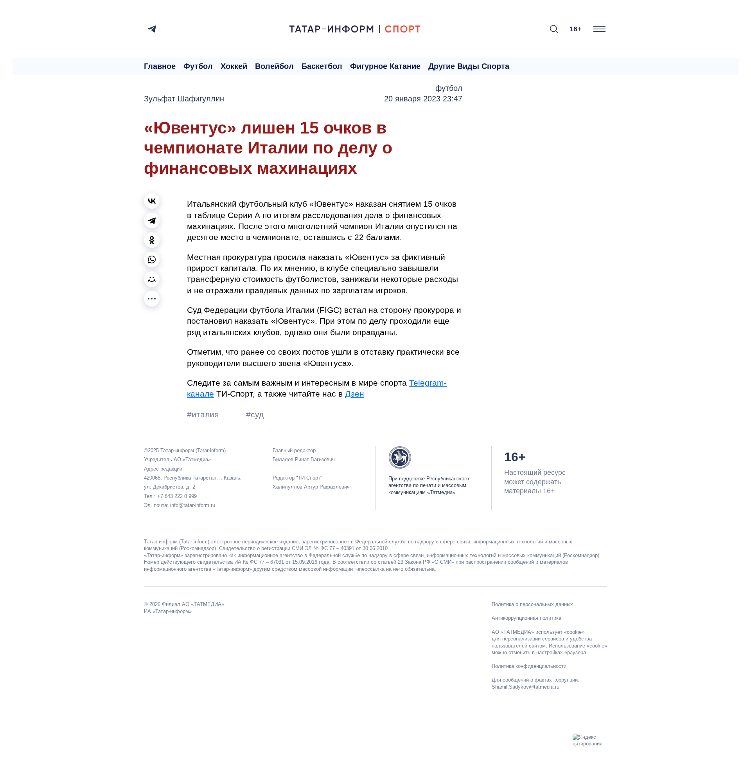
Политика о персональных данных (532, 604)
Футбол (198, 66)
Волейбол (274, 66)
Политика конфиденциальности (529, 666)
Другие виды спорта (468, 66)
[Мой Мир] (152, 279)
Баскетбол (322, 66)
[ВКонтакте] (152, 201)
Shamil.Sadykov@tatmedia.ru (525, 687)
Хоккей (234, 66)
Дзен (354, 393)
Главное (160, 66)
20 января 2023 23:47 (423, 98)
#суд (255, 414)
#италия (204, 414)
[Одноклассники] (152, 240)
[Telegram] (152, 29)
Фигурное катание (385, 66)
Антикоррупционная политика (526, 618)
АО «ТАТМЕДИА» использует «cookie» (538, 632)
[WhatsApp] (152, 259)
